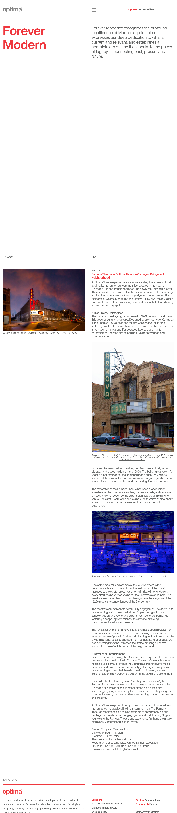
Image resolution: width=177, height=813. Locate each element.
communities (141, 9)
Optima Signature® (117, 299)
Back (10, 257)
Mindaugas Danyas (145, 455)
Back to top (11, 779)
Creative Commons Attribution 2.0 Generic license (145, 458)
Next (95, 257)
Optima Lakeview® (145, 299)
